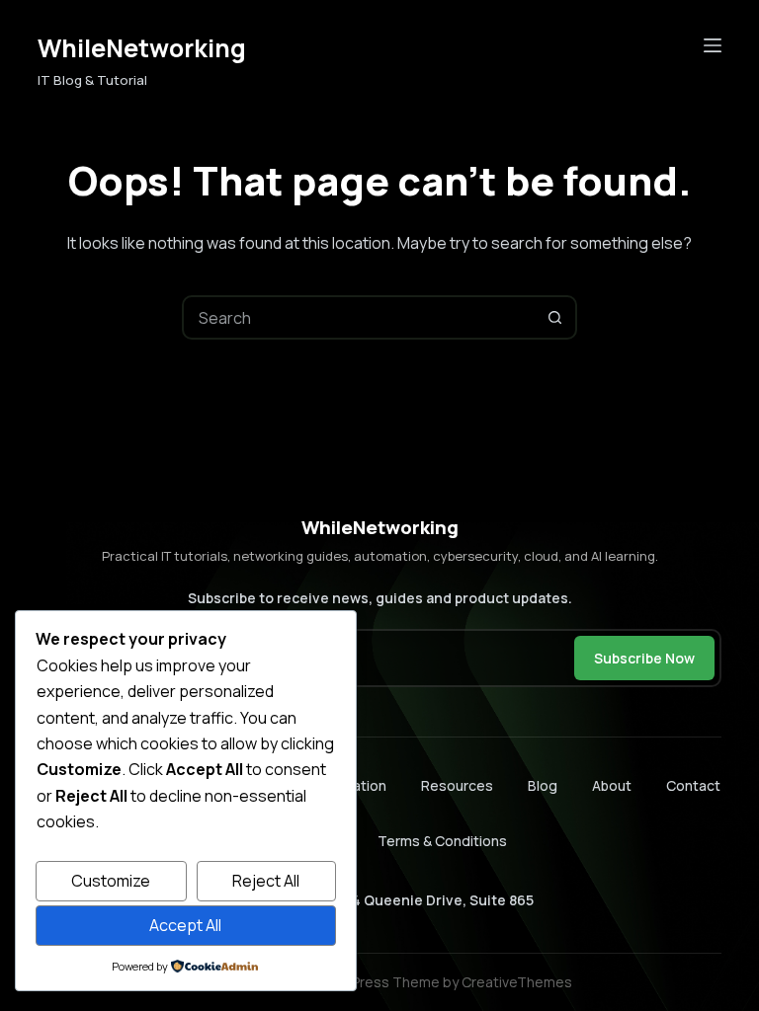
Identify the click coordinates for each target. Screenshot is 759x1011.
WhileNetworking (142, 48)
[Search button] (555, 317)
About (612, 786)
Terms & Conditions (442, 840)
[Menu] (712, 45)
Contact (693, 786)
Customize (110, 881)
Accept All (185, 925)
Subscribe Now (644, 658)
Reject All (265, 881)
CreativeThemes (517, 981)
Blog (542, 786)
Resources (457, 786)
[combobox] (359, 317)
